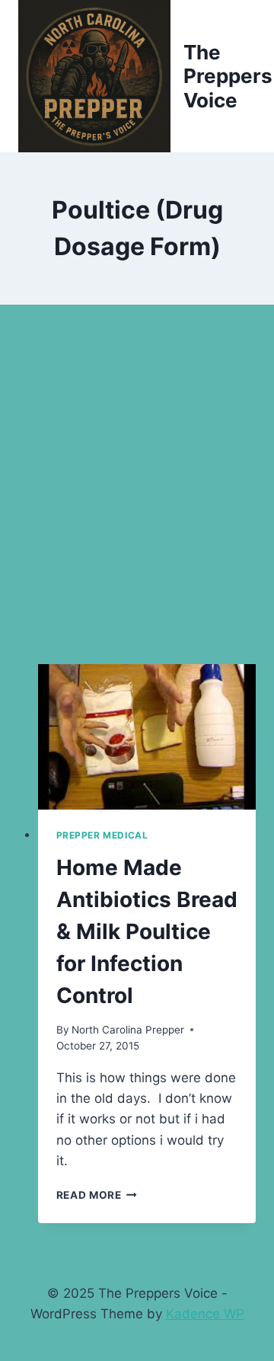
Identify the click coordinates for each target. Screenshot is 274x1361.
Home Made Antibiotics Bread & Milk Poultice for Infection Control (146, 931)
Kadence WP (205, 1313)
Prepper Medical (102, 835)
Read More (97, 1195)
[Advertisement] (137, 503)
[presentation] (147, 737)
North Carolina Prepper (128, 1030)
